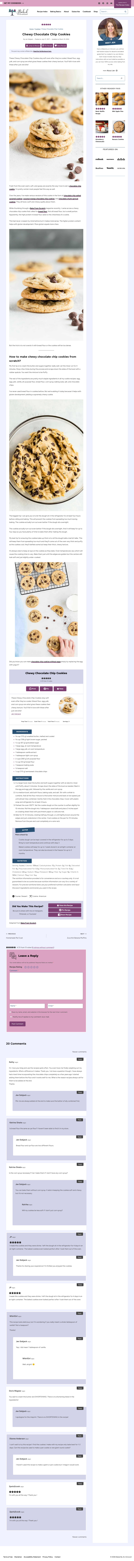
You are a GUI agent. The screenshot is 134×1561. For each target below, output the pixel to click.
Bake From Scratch (37, 208)
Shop (96, 11)
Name (13, 1006)
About (66, 11)
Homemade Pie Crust (14, 936)
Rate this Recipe (66, 905)
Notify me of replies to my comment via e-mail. (30, 1017)
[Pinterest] (107, 3)
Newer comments (79, 1052)
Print (33, 689)
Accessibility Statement (32, 1557)
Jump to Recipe (34, 46)
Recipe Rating (16, 967)
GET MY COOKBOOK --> (14, 3)
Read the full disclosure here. (42, 51)
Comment (14, 970)
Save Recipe (61, 46)
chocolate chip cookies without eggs (46, 662)
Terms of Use (8, 1557)
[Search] (121, 78)
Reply (80, 1059)
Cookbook (87, 11)
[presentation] (102, 98)
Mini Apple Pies (117, 111)
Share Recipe (65, 915)
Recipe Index (42, 11)
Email (51, 1006)
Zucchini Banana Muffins (76, 936)
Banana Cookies (118, 139)
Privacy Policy (48, 1557)
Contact (57, 1557)
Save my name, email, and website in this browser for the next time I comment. (40, 1012)
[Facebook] (103, 3)
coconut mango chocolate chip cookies (39, 199)
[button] (42, 24)
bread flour (42, 211)
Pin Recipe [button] (48, 46)
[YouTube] (111, 3)
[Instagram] (99, 3)
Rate (61, 689)
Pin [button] (47, 689)
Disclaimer (18, 1557)
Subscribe (76, 11)
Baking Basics (55, 11)
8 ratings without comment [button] (43, 947)
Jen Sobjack (29, 39)
